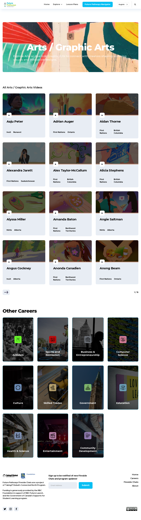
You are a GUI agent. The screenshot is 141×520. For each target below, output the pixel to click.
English (121, 4)
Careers (134, 478)
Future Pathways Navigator (97, 4)
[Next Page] (6, 292)
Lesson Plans (72, 4)
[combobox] (123, 4)
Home (47, 4)
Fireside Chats (131, 482)
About (135, 486)
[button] (57, 4)
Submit (85, 485)
